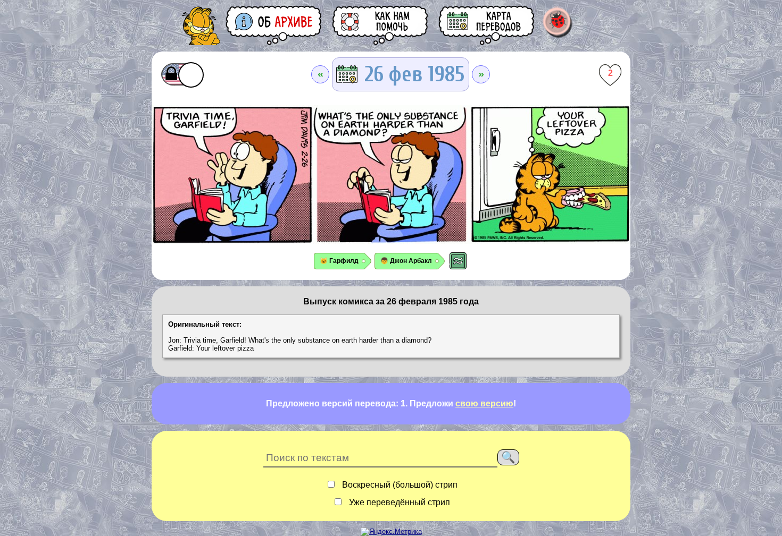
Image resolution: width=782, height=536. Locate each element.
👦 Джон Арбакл (406, 261)
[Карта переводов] (487, 25)
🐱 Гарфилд (339, 261)
